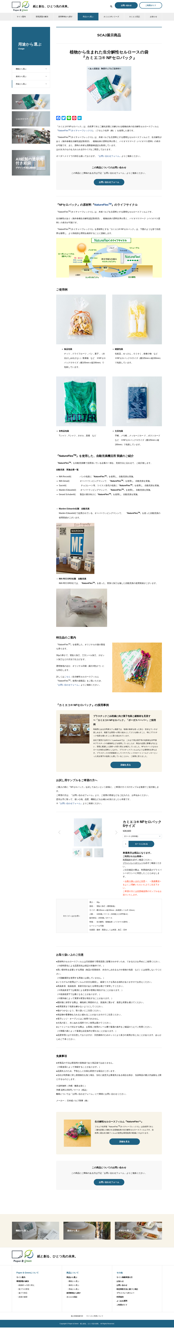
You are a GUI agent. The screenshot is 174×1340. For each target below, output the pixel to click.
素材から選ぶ (21, 76)
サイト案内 (21, 17)
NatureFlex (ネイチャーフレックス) (75, 130)
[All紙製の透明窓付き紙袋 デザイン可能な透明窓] (31, 174)
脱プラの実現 (23, 1289)
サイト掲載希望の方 (125, 1277)
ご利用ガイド (122, 1305)
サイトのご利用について (94, 1316)
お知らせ (153, 17)
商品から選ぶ (88, 17)
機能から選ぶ (21, 69)
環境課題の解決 (42, 17)
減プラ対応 (22, 1293)
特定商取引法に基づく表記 (127, 1289)
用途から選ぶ (21, 84)
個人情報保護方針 (77, 1316)
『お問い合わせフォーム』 (109, 156)
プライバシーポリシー (125, 1293)
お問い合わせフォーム (109, 182)
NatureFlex (103, 204)
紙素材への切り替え (26, 1285)
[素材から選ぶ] (87, 1238)
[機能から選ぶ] (35, 1238)
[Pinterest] (74, 118)
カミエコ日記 (134, 17)
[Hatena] (80, 118)
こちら (67, 677)
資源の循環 (22, 1297)
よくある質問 (122, 1301)
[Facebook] (58, 118)
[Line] (69, 118)
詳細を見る (126, 765)
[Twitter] (64, 118)
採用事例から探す (65, 17)
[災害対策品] (31, 142)
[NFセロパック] (31, 108)
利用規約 (120, 1297)
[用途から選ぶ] (138, 1238)
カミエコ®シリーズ (111, 17)
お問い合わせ (122, 1285)
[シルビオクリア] (31, 125)
